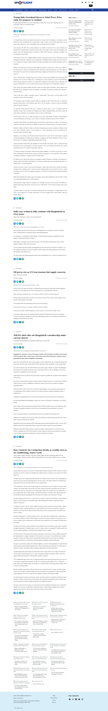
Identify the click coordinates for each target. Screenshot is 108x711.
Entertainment (42, 10)
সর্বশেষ (70, 69)
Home (54, 695)
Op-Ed (55, 10)
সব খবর (81, 73)
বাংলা (91, 5)
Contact (54, 700)
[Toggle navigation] (92, 10)
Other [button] (76, 10)
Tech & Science (63, 10)
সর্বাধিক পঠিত (71, 76)
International (33, 10)
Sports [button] (49, 10)
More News (72, 17)
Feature (26, 10)
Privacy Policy (54, 697)
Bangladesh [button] (19, 10)
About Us (54, 702)
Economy (71, 10)
